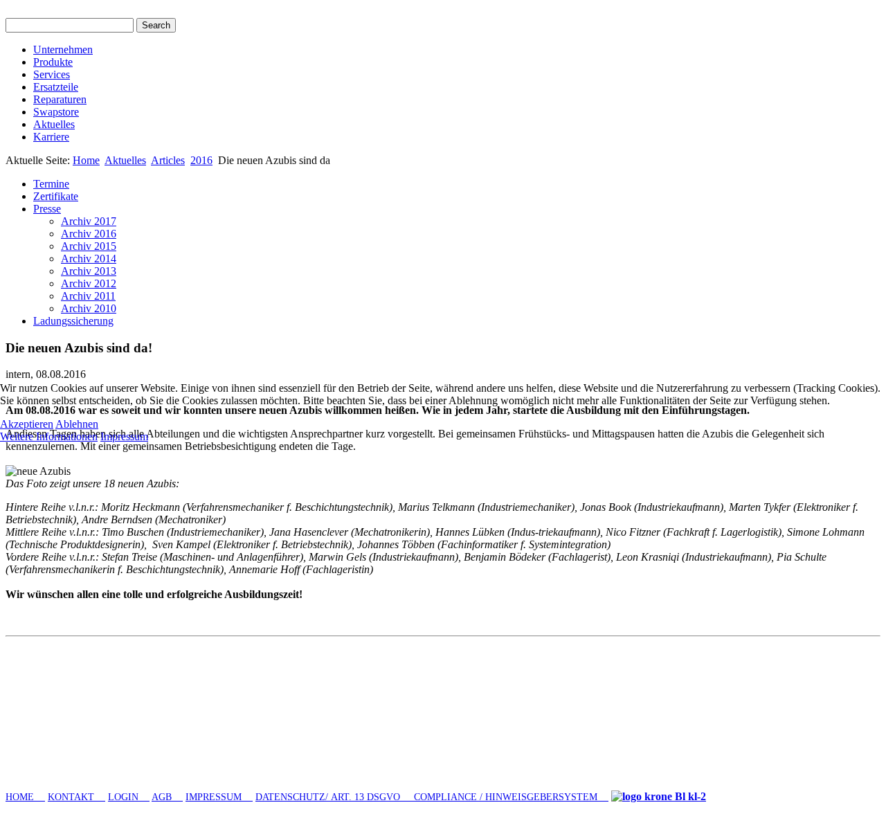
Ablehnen (76, 424)
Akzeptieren (26, 424)
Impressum (124, 436)
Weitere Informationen (49, 436)
